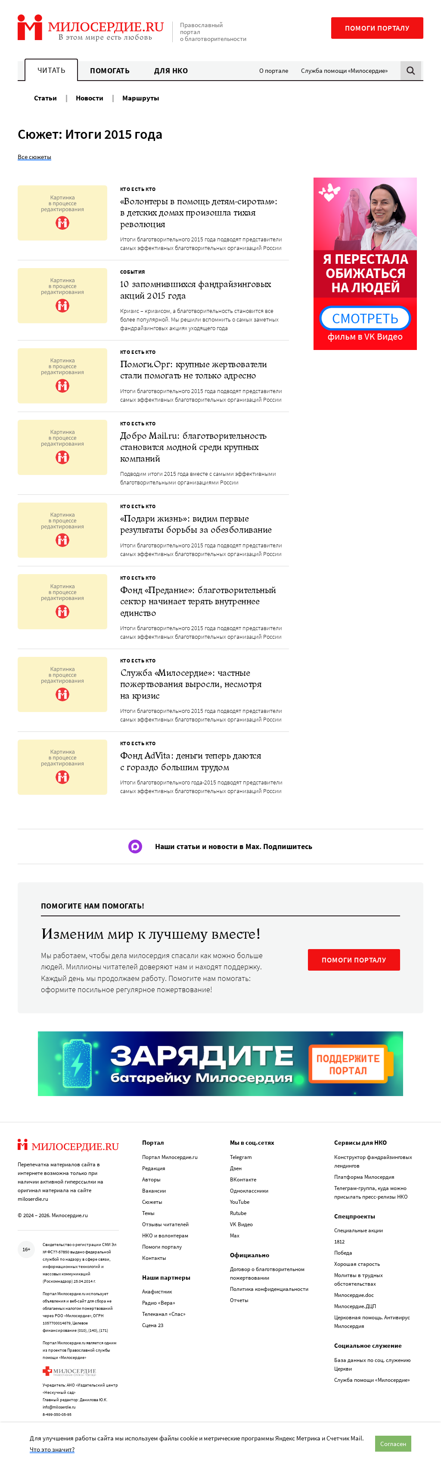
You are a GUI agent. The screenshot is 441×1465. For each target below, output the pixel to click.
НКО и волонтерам (165, 1235)
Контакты (154, 1258)
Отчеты (239, 1300)
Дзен (236, 1168)
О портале (273, 70)
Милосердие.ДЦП (355, 1306)
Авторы (151, 1179)
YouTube (239, 1202)
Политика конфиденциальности (269, 1289)
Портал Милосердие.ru (170, 1157)
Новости (89, 98)
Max (234, 1235)
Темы (148, 1213)
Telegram (241, 1157)
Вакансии (154, 1190)
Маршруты (140, 98)
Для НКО (171, 70)
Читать (51, 70)
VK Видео (241, 1224)
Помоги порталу (377, 28)
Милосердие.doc (354, 1295)
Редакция (153, 1168)
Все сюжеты (34, 157)
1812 (339, 1241)
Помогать (110, 70)
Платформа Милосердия (364, 1177)
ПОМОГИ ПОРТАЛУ (354, 960)
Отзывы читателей (165, 1224)
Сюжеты (152, 1202)
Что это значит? (52, 1449)
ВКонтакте (243, 1179)
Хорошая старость (357, 1264)
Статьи (45, 98)
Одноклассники (249, 1190)
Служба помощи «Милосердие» (344, 70)
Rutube (238, 1213)
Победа (343, 1252)
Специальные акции (358, 1230)
